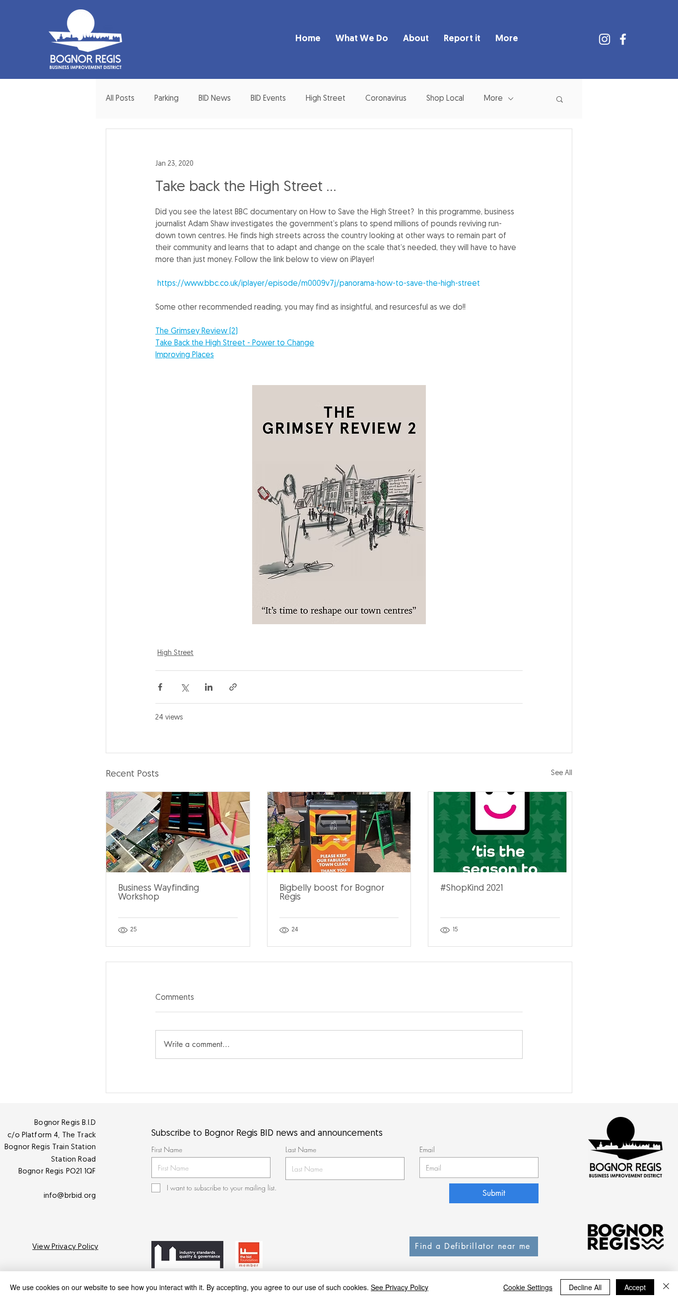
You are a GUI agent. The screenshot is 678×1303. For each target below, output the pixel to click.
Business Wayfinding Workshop (158, 893)
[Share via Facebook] (160, 687)
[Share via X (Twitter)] (184, 687)
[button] (559, 99)
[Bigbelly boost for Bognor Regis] (339, 832)
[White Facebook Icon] (622, 39)
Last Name (300, 1149)
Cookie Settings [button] (527, 1287)
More (493, 99)
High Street (325, 99)
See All (561, 773)
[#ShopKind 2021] (500, 832)
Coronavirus (386, 99)
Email (427, 1149)
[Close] (666, 1287)
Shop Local (445, 99)
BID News (215, 99)
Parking (166, 99)
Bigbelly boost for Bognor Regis (331, 893)
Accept (635, 1287)
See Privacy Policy (399, 1287)
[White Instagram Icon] (604, 39)
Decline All (585, 1287)
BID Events (268, 99)
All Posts (120, 99)
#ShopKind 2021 (471, 888)
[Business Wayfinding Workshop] (178, 832)
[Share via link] (233, 687)
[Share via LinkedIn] (208, 687)
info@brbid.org (70, 1196)
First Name (166, 1149)
